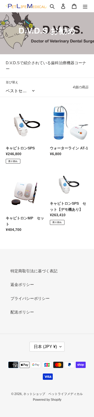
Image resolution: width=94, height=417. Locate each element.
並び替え (12, 82)
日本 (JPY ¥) (45, 346)
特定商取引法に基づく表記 (33, 271)
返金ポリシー (22, 284)
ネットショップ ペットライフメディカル (53, 394)
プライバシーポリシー (30, 298)
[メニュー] (85, 6)
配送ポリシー (22, 312)
